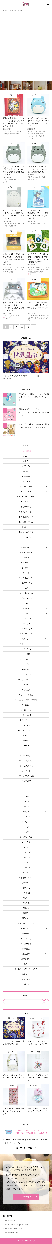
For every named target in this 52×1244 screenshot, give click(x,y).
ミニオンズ (26, 852)
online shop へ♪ (26, 1196)
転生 (26, 964)
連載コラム (26, 337)
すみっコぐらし (26, 659)
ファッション (26, 811)
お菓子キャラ (26, 547)
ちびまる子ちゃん (26, 694)
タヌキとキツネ (26, 669)
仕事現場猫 (26, 893)
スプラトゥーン (26, 644)
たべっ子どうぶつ (26, 674)
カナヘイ (26, 557)
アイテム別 (26, 481)
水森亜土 (26, 949)
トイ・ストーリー (26, 710)
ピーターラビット (26, 786)
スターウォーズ (26, 633)
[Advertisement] (26, 43)
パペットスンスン (26, 761)
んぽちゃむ (26, 887)
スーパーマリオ (26, 628)
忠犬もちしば (26, 938)
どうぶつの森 (26, 715)
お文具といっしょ (26, 542)
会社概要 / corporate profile (12, 1229)
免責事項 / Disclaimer (10, 1232)
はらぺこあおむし (26, 766)
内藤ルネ (26, 898)
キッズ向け (26, 568)
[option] (26, 360)
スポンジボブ (26, 649)
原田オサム (26, 918)
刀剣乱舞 (26, 903)
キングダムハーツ (26, 578)
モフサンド (26, 857)
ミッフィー (26, 847)
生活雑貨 (26, 954)
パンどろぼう (26, 781)
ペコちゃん (26, 821)
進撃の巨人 (26, 979)
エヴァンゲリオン (26, 511)
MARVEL (26, 461)
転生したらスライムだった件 (26, 969)
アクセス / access (9, 1221)
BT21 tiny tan (26, 456)
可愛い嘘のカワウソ (26, 923)
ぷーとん (26, 806)
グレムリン (26, 588)
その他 (26, 664)
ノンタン (26, 735)
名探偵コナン (26, 928)
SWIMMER (26, 476)
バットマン (26, 750)
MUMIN (26, 471)
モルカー (26, 862)
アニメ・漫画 (26, 491)
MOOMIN (26, 466)
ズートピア (26, 623)
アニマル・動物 (26, 486)
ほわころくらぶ (26, 837)
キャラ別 (26, 573)
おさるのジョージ (26, 517)
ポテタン (26, 832)
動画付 (26, 913)
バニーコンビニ (26, 755)
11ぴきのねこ (26, 451)
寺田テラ (26, 933)
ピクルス (26, 796)
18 (28, 327)
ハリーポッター (26, 771)
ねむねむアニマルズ (26, 730)
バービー (26, 745)
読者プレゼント (26, 959)
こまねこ (26, 603)
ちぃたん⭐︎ (26, 689)
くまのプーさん (26, 583)
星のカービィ (26, 943)
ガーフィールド (26, 552)
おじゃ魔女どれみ (26, 522)
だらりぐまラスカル (26, 679)
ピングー (26, 801)
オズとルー (26, 527)
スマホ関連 (26, 654)
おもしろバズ (26, 537)
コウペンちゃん (26, 598)
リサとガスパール (26, 877)
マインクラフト (26, 842)
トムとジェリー (26, 720)
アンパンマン (26, 501)
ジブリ (26, 613)
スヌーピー (26, 639)
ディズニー (26, 705)
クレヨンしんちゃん (26, 593)
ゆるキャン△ (26, 872)
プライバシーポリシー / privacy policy (16, 1225)
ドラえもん (26, 725)
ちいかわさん (26, 684)
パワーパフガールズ (26, 776)
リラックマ (26, 882)
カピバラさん (26, 562)
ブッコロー (26, 816)
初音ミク (26, 908)
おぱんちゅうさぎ (26, 532)
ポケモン (26, 827)
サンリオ (26, 608)
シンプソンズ (26, 618)
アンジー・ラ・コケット (26, 496)
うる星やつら (26, 506)
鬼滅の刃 (26, 984)
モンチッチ (26, 867)
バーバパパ (26, 740)
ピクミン (26, 791)
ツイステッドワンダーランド (26, 699)
